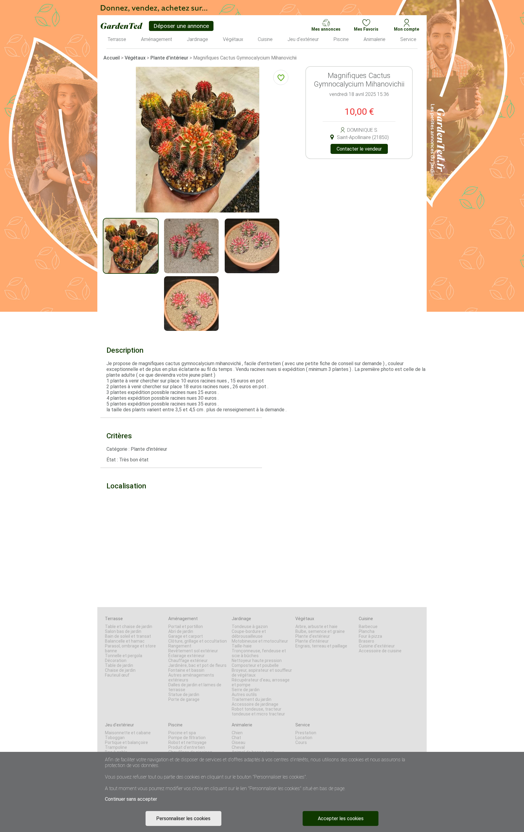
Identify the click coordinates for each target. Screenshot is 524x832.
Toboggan (115, 737)
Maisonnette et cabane (128, 732)
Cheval (238, 747)
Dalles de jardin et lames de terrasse (194, 687)
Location (303, 737)
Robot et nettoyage (187, 742)
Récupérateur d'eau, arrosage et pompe (261, 682)
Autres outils (244, 694)
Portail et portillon (185, 626)
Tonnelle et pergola (123, 655)
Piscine (175, 724)
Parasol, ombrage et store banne (130, 648)
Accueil (111, 58)
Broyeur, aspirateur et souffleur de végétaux (262, 672)
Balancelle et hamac (125, 641)
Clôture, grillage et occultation (197, 641)
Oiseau (238, 742)
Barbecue (368, 626)
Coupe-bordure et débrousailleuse (249, 634)
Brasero (366, 641)
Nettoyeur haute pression (257, 660)
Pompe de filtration (187, 737)
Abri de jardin (180, 631)
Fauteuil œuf (117, 675)
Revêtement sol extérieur (193, 650)
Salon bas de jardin (123, 631)
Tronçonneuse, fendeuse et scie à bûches (259, 653)
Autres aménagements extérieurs (191, 677)
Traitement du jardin (251, 699)
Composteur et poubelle (255, 665)
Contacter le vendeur (359, 149)
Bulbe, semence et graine (320, 631)
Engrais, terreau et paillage (321, 646)
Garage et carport (185, 636)
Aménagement (183, 618)
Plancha (367, 631)
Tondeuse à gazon (250, 626)
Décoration (115, 660)
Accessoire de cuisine (380, 650)
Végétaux (135, 58)
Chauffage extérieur (188, 660)
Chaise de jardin (120, 670)
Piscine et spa (182, 732)
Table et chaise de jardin (128, 626)
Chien (237, 732)
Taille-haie (242, 646)
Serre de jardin (246, 689)
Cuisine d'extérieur (377, 646)
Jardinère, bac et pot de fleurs (197, 665)
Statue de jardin (183, 694)
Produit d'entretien (186, 747)
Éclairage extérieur (186, 655)
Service (302, 724)
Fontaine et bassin (186, 670)
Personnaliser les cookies (183, 818)
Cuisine (366, 618)
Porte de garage (184, 699)
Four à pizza (370, 636)
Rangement (179, 646)
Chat (236, 737)
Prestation (305, 732)
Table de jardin (119, 665)
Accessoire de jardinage (255, 704)
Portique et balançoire (126, 742)
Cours (301, 742)
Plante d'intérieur (169, 58)
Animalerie (242, 724)
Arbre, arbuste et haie (316, 626)
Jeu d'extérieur (119, 724)
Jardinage (241, 618)
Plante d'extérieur (312, 636)
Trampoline (116, 747)
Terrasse (114, 618)
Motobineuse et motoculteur (260, 641)
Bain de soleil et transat (128, 636)
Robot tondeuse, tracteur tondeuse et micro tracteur (258, 711)
